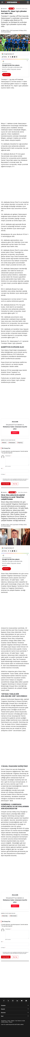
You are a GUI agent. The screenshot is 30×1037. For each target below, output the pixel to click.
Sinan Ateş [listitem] (4, 915)
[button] (13, 9)
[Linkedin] (17, 1000)
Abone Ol (15, 432)
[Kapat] (27, 61)
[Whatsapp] (26, 1000)
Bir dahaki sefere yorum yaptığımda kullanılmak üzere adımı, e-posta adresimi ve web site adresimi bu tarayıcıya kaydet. (16, 480)
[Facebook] (4, 1000)
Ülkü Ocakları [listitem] (13, 915)
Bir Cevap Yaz (6, 448)
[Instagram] (12, 1000)
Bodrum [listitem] (4, 442)
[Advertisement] (15, 106)
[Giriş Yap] (28, 2)
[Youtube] (21, 1000)
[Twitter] (8, 1000)
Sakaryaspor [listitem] (12, 442)
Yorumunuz (8, 455)
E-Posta (3, 474)
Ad (2, 468)
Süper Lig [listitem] (20, 442)
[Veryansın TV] (12, 2)
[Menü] (2, 2)
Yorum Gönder (5, 483)
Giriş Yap (15, 483)
